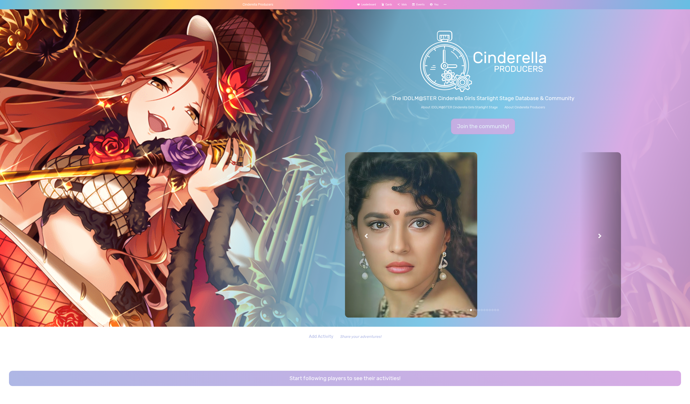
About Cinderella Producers (524, 107)
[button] (434, 4)
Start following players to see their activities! (345, 305)
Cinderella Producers (258, 4)
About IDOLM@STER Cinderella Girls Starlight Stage (459, 107)
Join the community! (483, 126)
